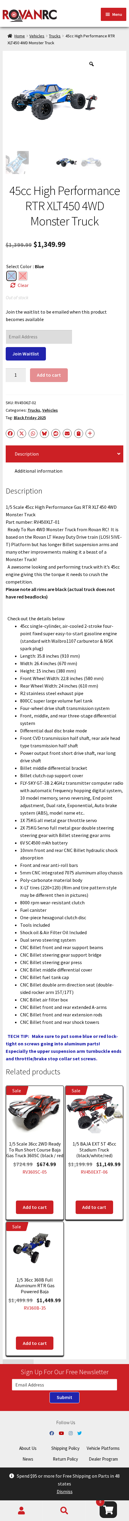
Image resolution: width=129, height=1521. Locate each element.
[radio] (11, 275)
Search (64, 1511)
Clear (23, 285)
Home (19, 36)
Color (26, 266)
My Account (21, 1511)
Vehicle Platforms (103, 1448)
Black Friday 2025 (30, 417)
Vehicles (36, 36)
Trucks (55, 36)
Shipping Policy (65, 1448)
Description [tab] (27, 454)
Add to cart (49, 375)
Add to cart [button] (35, 1207)
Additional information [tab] (38, 471)
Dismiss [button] (65, 1491)
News (27, 1459)
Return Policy (65, 1459)
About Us (28, 1448)
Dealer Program (103, 1459)
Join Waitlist (25, 354)
